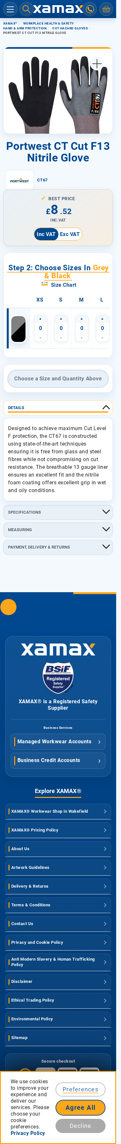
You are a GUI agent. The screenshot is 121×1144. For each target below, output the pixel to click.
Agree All (81, 1107)
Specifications (24, 512)
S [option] (61, 300)
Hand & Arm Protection (24, 28)
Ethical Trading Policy (33, 1000)
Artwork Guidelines (30, 867)
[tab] (58, 407)
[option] (18, 329)
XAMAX (10, 23)
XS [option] (39, 300)
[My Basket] (106, 9)
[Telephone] (90, 9)
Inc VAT (46, 234)
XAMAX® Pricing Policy (34, 830)
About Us (20, 848)
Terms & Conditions (31, 904)
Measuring (20, 529)
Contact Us (22, 923)
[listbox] (61, 300)
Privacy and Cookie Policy (37, 942)
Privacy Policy (28, 1133)
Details (16, 407)
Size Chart (63, 285)
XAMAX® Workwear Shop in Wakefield (49, 811)
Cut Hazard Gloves (70, 28)
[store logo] (58, 9)
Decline (81, 1125)
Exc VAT (70, 234)
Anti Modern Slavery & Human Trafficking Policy (53, 962)
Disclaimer (22, 981)
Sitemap (19, 1037)
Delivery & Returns (30, 886)
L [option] (102, 300)
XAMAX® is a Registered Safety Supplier (58, 704)
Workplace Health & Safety (48, 23)
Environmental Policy (32, 1018)
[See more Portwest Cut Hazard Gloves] (19, 180)
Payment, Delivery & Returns (39, 547)
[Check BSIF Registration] (58, 692)
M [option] (81, 300)
